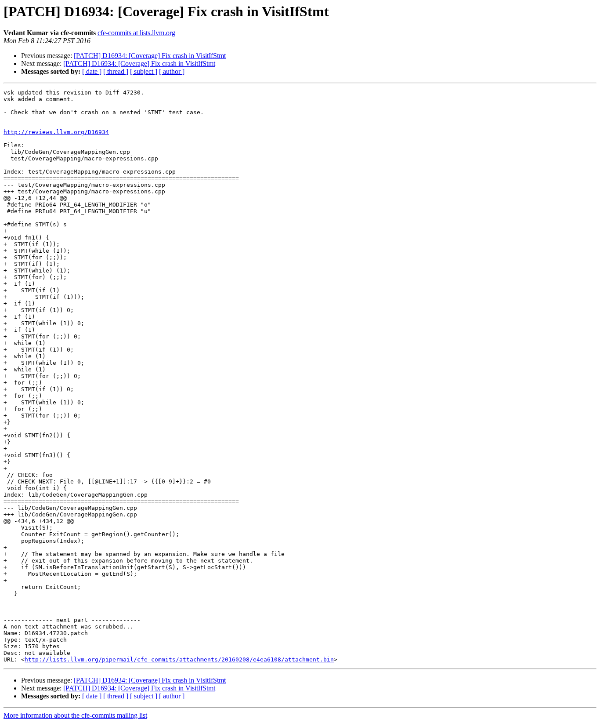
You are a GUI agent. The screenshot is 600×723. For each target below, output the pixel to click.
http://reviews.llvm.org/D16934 (56, 132)
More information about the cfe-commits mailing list (75, 715)
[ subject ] (143, 71)
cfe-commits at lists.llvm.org (136, 32)
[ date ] (91, 71)
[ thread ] (115, 71)
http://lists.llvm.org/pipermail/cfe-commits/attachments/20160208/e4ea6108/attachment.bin (179, 659)
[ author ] (171, 71)
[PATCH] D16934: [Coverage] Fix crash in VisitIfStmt (150, 55)
